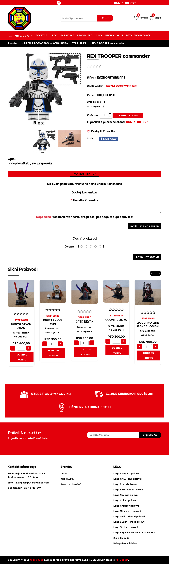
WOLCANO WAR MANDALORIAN (148, 324)
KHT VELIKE (67, 35)
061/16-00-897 (125, 3)
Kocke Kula (36, 559)
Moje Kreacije (121, 538)
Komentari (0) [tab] (84, 174)
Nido (99, 35)
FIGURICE (60, 43)
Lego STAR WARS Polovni (128, 489)
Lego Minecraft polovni (127, 511)
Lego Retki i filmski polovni (129, 516)
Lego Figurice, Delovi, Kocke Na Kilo (134, 532)
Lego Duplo (85, 35)
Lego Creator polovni (126, 505)
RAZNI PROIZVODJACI (121, 86)
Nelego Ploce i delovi (125, 543)
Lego (54, 35)
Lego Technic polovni (125, 527)
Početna (41, 35)
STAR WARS (79, 43)
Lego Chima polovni (124, 500)
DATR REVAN (84, 321)
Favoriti (143, 17)
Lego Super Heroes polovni (129, 521)
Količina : (93, 115)
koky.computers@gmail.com (32, 482)
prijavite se (150, 435)
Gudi (120, 35)
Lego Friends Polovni (125, 484)
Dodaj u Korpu (128, 115)
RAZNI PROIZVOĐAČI (36, 43)
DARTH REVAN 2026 (21, 326)
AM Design (122, 559)
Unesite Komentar (84, 200)
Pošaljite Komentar (144, 226)
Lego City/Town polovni (127, 478)
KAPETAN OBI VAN (53, 322)
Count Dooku (116, 320)
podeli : (91, 138)
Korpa (156, 17)
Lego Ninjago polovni (125, 495)
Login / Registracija (128, 9)
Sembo (109, 35)
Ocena (69, 246)
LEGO (64, 473)
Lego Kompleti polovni (126, 473)
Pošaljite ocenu (147, 257)
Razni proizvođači (138, 35)
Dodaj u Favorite (102, 131)
